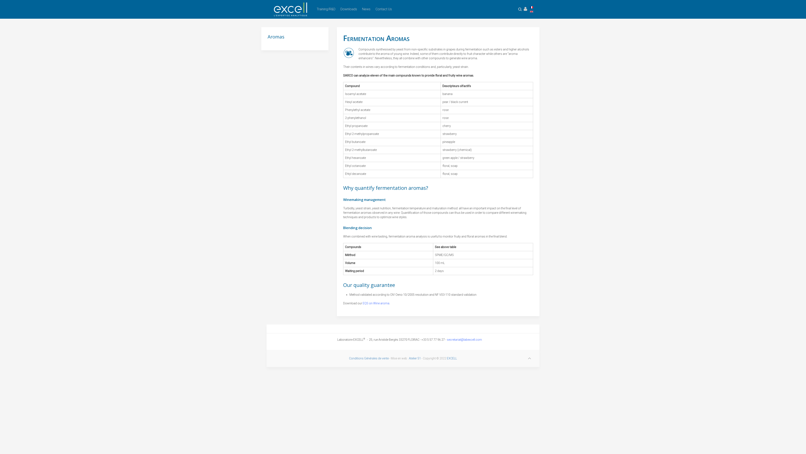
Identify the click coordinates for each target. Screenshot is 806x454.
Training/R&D (326, 9)
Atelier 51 (415, 358)
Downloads (348, 9)
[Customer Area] (525, 9)
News (366, 9)
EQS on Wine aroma (376, 303)
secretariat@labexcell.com (464, 339)
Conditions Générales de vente (369, 358)
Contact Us (384, 9)
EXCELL (452, 358)
